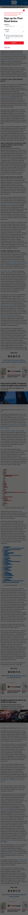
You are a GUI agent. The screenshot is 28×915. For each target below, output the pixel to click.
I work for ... (7, 29)
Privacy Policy (7, 47)
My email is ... (7, 24)
